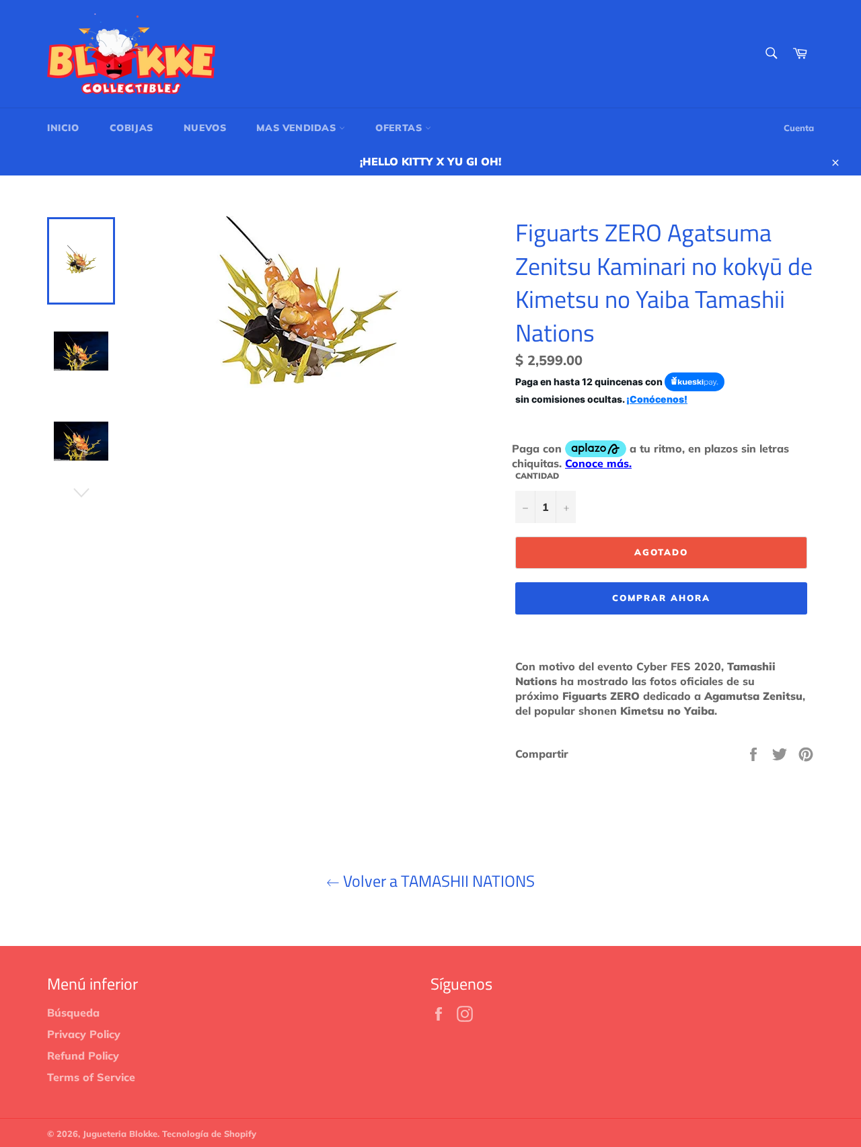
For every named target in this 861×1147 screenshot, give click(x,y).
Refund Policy (83, 1055)
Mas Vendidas (297, 128)
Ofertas (400, 128)
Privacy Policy (83, 1034)
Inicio (63, 128)
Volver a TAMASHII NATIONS (437, 881)
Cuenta (799, 127)
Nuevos (205, 128)
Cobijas (131, 128)
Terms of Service (91, 1077)
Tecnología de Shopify (209, 1133)
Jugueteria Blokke (120, 1133)
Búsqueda (73, 1012)
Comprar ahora (661, 597)
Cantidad (537, 476)
